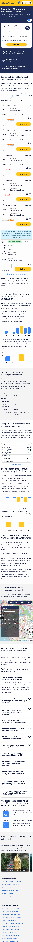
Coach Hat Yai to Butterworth (10, 913)
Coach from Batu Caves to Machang (11, 883)
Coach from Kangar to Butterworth (11, 919)
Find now (23, 124)
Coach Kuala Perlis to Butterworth (11, 931)
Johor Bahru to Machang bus (10, 891)
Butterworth (26, 603)
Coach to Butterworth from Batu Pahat (12, 910)
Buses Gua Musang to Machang (10, 886)
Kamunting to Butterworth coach (11, 916)
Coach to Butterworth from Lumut (11, 937)
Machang (14, 603)
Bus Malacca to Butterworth (9, 939)
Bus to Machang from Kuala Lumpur (12, 897)
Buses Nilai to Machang (8, 900)
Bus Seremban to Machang (9, 903)
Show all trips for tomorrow (17, 274)
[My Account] (18, 3)
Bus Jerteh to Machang (8, 889)
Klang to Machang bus (8, 894)
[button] (26, 630)
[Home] (8, 3)
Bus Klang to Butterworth (9, 922)
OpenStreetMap (23, 641)
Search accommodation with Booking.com (17, 40)
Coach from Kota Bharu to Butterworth (12, 925)
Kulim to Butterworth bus (9, 934)
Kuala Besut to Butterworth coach (11, 928)
